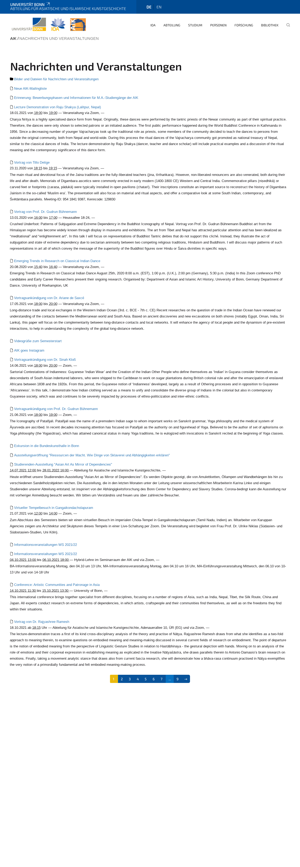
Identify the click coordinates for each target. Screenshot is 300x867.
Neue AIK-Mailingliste (30, 88)
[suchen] (286, 28)
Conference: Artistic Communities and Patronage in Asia (57, 585)
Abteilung (171, 25)
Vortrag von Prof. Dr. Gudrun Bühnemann (45, 212)
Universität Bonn (27, 4)
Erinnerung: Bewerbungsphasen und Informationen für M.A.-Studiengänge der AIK (76, 98)
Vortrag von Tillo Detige (32, 162)
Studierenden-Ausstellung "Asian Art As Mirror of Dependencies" (63, 464)
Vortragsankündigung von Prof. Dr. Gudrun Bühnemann (56, 409)
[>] (186, 679)
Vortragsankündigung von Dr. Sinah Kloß (45, 360)
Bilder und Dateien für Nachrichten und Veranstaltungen (56, 79)
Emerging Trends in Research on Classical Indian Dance (57, 261)
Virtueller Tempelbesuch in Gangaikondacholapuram (53, 508)
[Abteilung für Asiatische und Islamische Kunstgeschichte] (48, 24)
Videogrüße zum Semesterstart (38, 341)
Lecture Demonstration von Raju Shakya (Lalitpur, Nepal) (57, 107)
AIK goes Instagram (29, 350)
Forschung (243, 25)
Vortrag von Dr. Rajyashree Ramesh (41, 622)
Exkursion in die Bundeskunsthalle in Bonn (46, 446)
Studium (195, 25)
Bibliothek (270, 25)
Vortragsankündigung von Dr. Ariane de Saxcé (49, 298)
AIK (13, 38)
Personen (218, 25)
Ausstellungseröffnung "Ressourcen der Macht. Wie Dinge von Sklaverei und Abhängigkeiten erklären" (92, 455)
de (149, 6)
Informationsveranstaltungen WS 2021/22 (45, 545)
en (159, 6)
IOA (153, 25)
